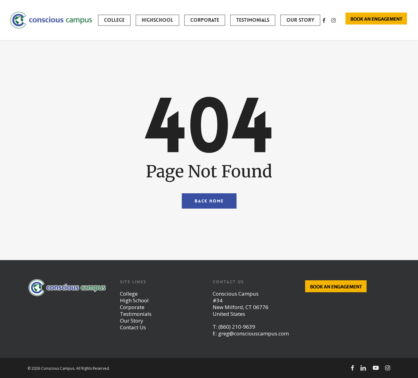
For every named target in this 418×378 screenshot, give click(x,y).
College (129, 293)
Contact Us (133, 327)
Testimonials (135, 313)
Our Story (131, 320)
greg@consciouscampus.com (253, 333)
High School (134, 300)
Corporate (132, 307)
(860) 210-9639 (236, 326)
